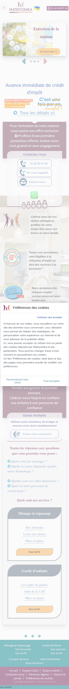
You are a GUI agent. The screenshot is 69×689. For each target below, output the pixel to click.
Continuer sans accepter (49, 317)
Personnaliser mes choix (17, 381)
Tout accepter (51, 381)
